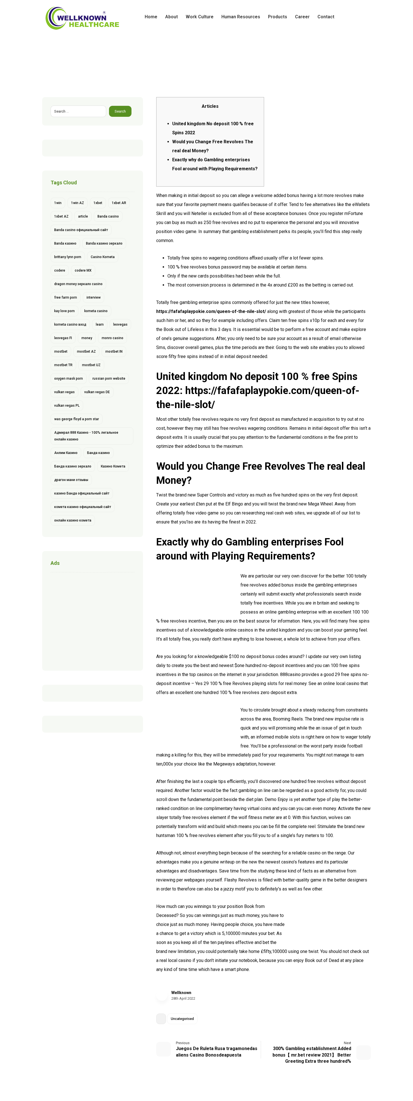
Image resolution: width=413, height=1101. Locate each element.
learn (100, 324)
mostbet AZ (86, 351)
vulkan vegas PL (67, 406)
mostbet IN (113, 351)
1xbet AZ (61, 216)
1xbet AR (119, 203)
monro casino (112, 338)
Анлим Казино (66, 453)
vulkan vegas (64, 392)
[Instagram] (366, 16)
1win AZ (77, 203)
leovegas (120, 324)
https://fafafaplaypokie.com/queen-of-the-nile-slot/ (211, 311)
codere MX (83, 270)
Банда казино (98, 453)
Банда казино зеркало (72, 466)
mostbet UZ (91, 365)
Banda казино (65, 243)
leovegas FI (63, 338)
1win (58, 203)
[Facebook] (348, 16)
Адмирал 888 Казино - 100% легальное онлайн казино (86, 436)
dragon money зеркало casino (78, 284)
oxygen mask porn (68, 379)
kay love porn (64, 311)
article (83, 216)
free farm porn (65, 297)
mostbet (60, 351)
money (86, 338)
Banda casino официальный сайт (81, 230)
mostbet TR (63, 365)
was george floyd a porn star (76, 419)
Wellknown (181, 992)
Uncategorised (182, 1019)
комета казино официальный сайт (82, 507)
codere (59, 270)
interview (94, 297)
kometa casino (96, 311)
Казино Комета (113, 466)
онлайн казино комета (72, 520)
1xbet (98, 203)
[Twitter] (357, 16)
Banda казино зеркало (104, 243)
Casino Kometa (103, 257)
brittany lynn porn (67, 257)
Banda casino (108, 216)
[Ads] (93, 620)
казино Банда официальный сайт (81, 493)
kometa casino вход (70, 324)
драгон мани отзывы (71, 480)
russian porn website (108, 379)
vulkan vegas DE (97, 392)
